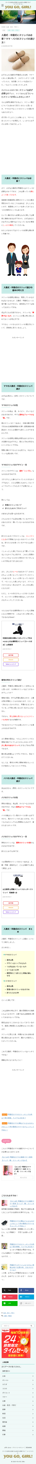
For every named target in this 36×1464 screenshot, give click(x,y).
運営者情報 (29, 1447)
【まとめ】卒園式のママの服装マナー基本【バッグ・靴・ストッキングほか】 (22, 1203)
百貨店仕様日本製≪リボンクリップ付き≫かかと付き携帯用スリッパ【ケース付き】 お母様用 (17, 641)
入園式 (5, 1316)
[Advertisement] (18, 151)
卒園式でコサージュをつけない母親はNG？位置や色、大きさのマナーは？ (22, 1267)
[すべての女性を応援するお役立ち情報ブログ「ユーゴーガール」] (18, 8)
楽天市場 (11, 655)
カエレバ (9, 648)
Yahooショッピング (11, 664)
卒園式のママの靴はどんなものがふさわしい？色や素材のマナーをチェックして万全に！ (17, 1126)
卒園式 (10, 1316)
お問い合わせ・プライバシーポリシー (14, 1447)
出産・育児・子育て (8, 1313)
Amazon (11, 659)
